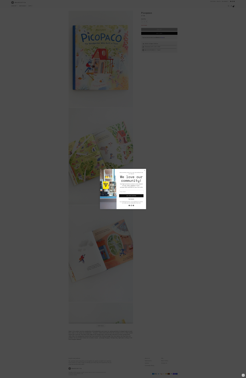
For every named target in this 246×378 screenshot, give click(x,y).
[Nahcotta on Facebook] (129, 206)
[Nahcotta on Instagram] (131, 206)
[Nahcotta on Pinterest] (133, 206)
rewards (132, 185)
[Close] (145, 170)
